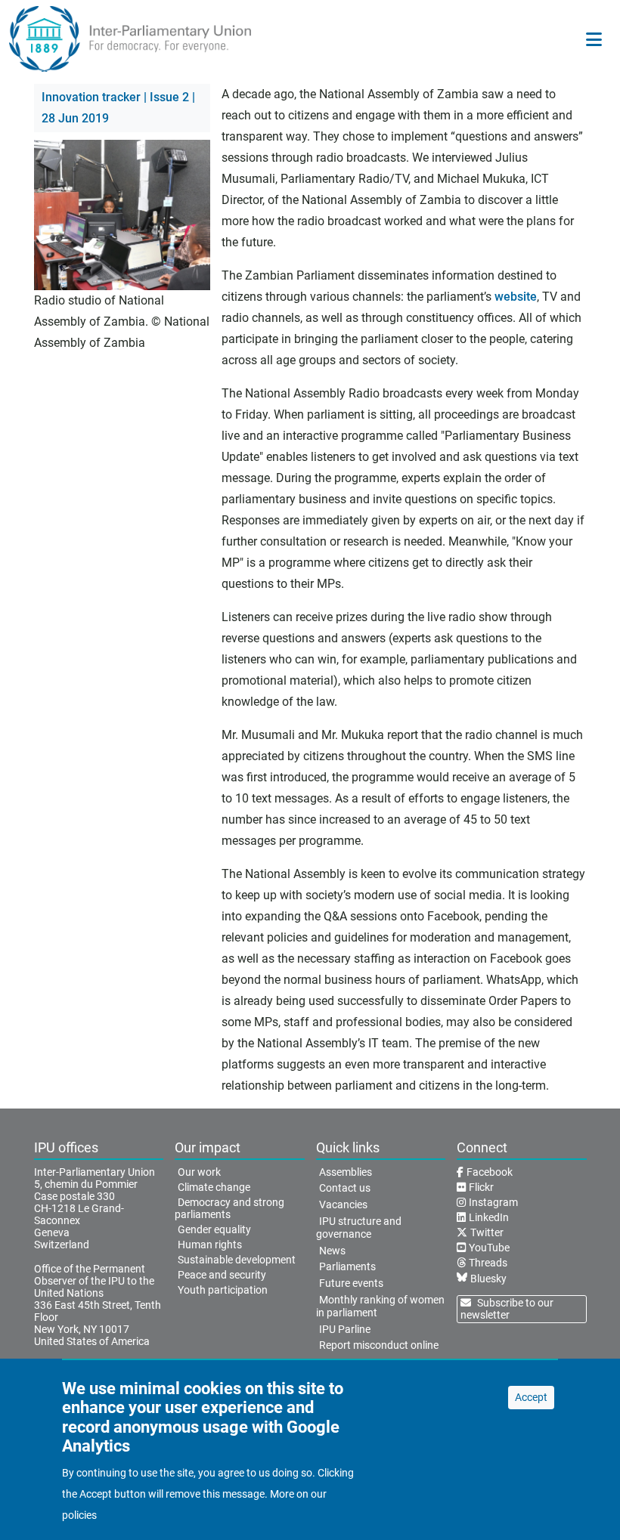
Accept (531, 1397)
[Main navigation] (594, 39)
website (515, 296)
